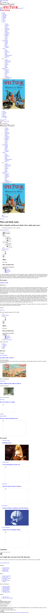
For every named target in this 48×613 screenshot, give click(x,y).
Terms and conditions (6, 578)
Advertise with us (5, 568)
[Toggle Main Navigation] (1, 8)
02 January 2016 (5, 230)
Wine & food (7, 62)
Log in (9, 601)
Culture (6, 26)
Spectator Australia (6, 586)
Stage (6, 57)
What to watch (8, 60)
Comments (6, 249)
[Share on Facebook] (5, 251)
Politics (6, 23)
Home (3, 12)
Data (6, 45)
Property (6, 64)
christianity (4, 345)
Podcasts (4, 16)
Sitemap (4, 581)
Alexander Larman (4, 282)
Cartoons (7, 76)
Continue (2, 611)
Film (6, 53)
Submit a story (5, 570)
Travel (6, 63)
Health (6, 67)
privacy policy (26, 612)
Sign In (19, 8)
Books (6, 50)
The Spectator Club (6, 592)
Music (6, 54)
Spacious (10, 247)
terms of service (18, 612)
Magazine (7, 28)
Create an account (3, 601)
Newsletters (4, 15)
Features (6, 70)
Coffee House (5, 40)
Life (3, 58)
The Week (7, 69)
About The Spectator (6, 576)
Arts (6, 49)
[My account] (22, 8)
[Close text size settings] (3, 234)
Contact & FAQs (5, 567)
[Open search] (1, 119)
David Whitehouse (3, 355)
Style (6, 66)
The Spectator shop (6, 588)
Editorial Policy (5, 571)
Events (3, 18)
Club (3, 19)
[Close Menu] (1, 121)
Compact (9, 243)
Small (9, 237)
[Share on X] (5, 252)
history (3, 347)
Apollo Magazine (5, 587)
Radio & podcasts (8, 55)
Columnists (7, 72)
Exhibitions (7, 51)
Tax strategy (4, 579)
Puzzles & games (8, 77)
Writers (3, 14)
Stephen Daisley (3, 416)
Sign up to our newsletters (7, 598)
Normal (9, 244)
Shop (3, 21)
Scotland (6, 47)
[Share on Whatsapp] (5, 253)
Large (10, 240)
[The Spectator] (10, 8)
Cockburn (7, 25)
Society (6, 42)
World (6, 44)
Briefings (4, 17)
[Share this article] (3, 255)
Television (7, 56)
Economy (7, 46)
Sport (6, 65)
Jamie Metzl (4, 505)
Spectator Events (5, 590)
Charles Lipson (5, 462)
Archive (4, 20)
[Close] (1, 554)
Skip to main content (4, 0)
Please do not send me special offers (9, 610)
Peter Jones (2, 310)
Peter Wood (4, 483)
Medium (10, 238)
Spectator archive (5, 589)
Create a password (3, 605)
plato (3, 348)
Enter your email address (5, 602)
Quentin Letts (2, 381)
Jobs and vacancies (6, 580)
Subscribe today (5, 596)
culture (3, 346)
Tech (6, 27)
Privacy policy (5, 577)
